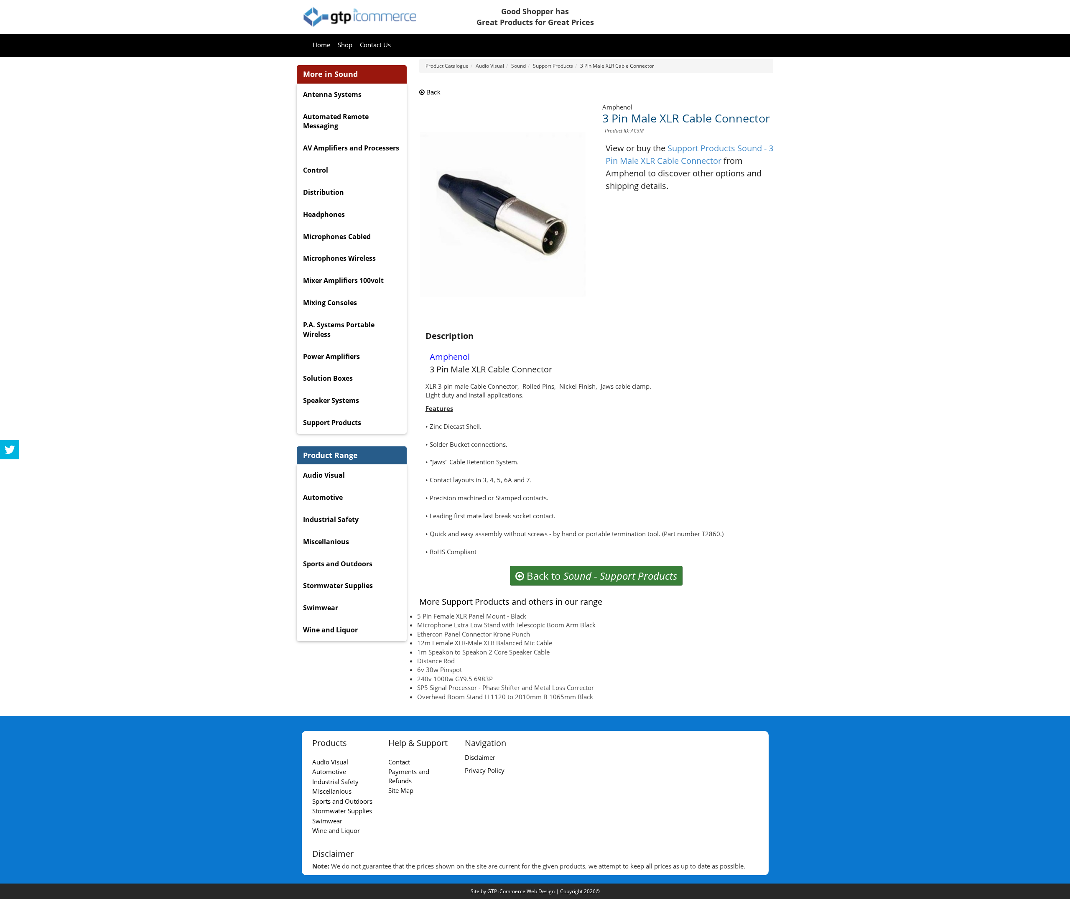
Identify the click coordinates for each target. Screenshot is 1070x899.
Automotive (323, 497)
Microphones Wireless (339, 258)
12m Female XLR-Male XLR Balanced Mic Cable (484, 643)
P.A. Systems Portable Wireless (338, 329)
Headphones (324, 214)
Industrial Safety (331, 519)
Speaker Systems (331, 400)
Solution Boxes (328, 378)
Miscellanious (326, 541)
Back (433, 92)
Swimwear (320, 607)
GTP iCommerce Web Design (521, 891)
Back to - (600, 576)
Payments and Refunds (408, 775)
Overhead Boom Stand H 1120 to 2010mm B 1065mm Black (505, 697)
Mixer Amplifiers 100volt (343, 280)
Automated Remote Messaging (336, 121)
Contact (399, 762)
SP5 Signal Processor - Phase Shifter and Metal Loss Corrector (505, 687)
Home (321, 45)
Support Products (332, 422)
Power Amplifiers (331, 356)
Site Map (400, 790)
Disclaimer (480, 757)
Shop (345, 45)
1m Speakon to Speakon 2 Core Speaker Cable (483, 652)
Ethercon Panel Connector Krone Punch (473, 634)
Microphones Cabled (337, 236)
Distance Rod (436, 661)
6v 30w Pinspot (439, 669)
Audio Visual (324, 475)
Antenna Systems (332, 94)
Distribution (323, 192)
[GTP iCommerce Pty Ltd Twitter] (9, 449)
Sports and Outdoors (337, 563)
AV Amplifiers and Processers (351, 148)
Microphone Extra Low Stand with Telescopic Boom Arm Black (506, 625)
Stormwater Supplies (338, 585)
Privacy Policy (484, 770)
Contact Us (375, 45)
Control (315, 170)
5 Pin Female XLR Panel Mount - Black (471, 616)
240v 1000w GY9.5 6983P (455, 679)
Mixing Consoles (330, 302)
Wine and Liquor (330, 629)
